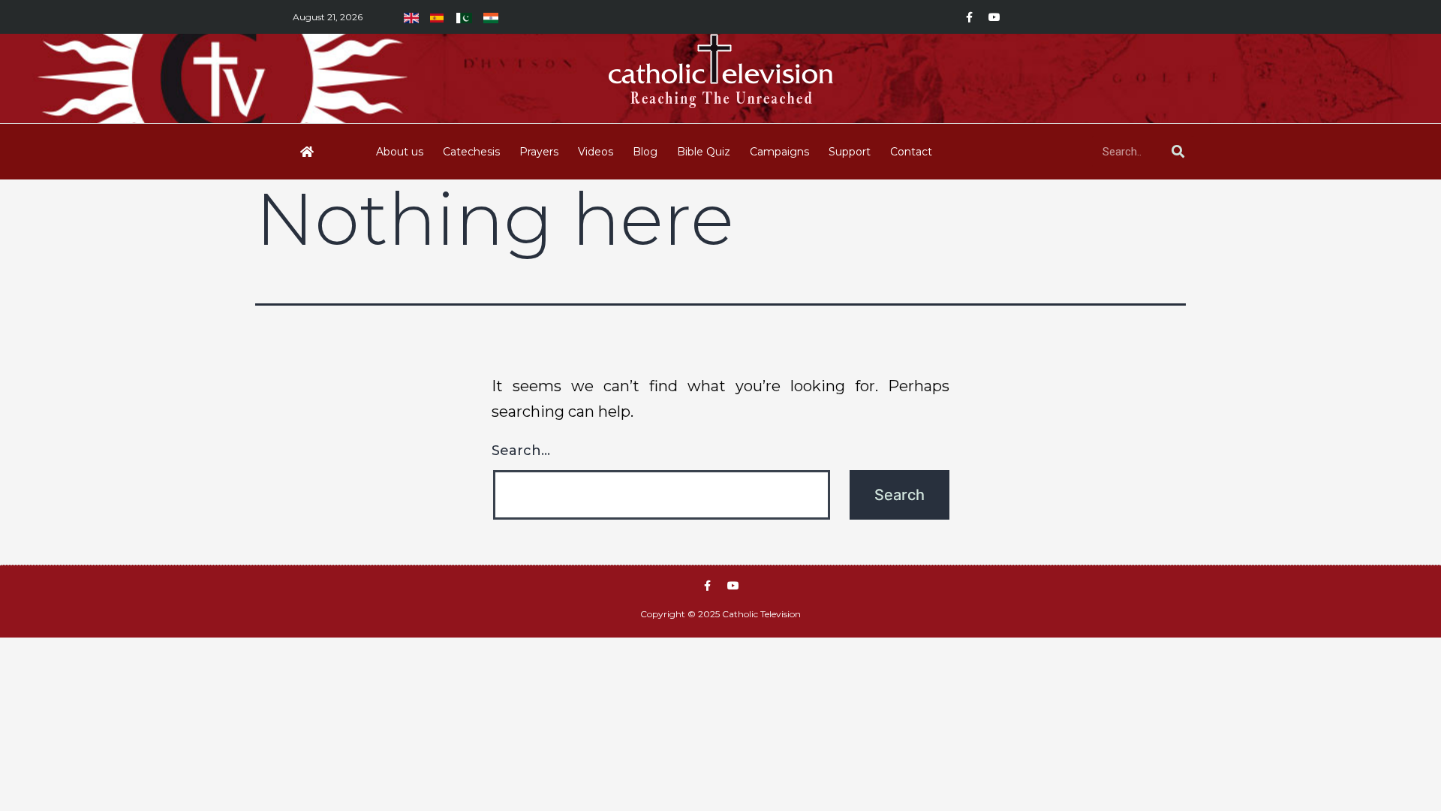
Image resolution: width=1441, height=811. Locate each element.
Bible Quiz (703, 151)
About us (399, 151)
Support (850, 151)
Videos (595, 151)
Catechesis (471, 151)
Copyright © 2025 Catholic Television (720, 614)
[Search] (1177, 151)
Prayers (538, 151)
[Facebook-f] (969, 17)
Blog (645, 151)
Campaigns (779, 151)
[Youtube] (994, 17)
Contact (911, 151)
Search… (521, 450)
